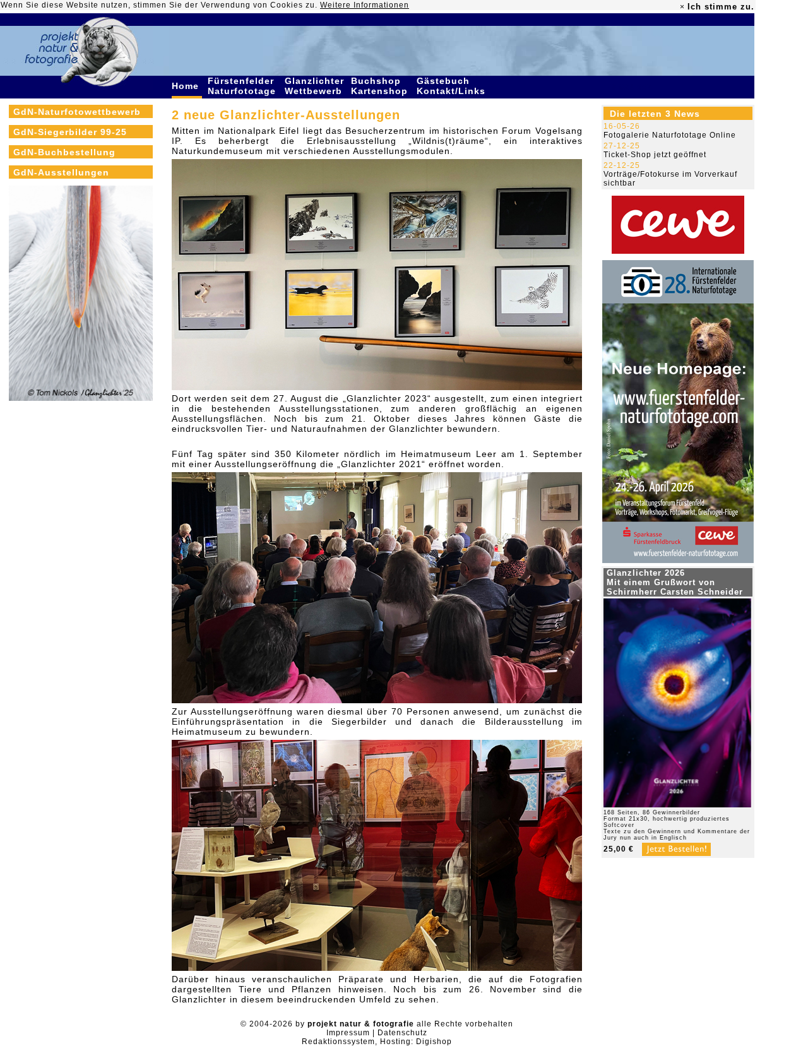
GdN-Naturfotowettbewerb (77, 112)
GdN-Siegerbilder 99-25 (70, 132)
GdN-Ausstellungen (61, 172)
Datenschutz (402, 1032)
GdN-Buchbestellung (64, 152)
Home (187, 86)
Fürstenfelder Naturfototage (243, 86)
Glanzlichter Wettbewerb (315, 86)
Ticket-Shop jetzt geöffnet (654, 154)
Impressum (348, 1032)
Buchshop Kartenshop (381, 86)
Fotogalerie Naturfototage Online (669, 135)
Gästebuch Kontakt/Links (453, 86)
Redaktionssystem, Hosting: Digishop (377, 1041)
